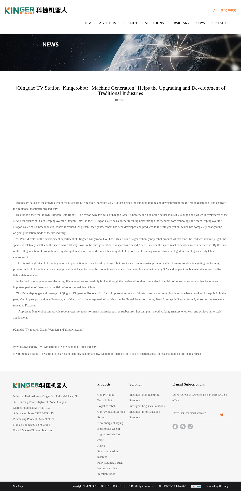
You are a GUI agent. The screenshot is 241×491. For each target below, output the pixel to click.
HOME (88, 23)
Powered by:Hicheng (217, 486)
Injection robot (106, 474)
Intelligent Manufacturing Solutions (144, 397)
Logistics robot (106, 406)
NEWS (200, 23)
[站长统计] (196, 486)
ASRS (101, 445)
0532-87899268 (40, 424)
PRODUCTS (130, 23)
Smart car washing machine (108, 454)
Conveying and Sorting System (111, 414)
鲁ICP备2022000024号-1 (172, 486)
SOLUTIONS (154, 23)
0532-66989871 (44, 419)
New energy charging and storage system (110, 425)
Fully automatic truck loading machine (110, 465)
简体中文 (230, 10)
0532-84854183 (40, 407)
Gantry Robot (105, 394)
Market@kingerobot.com (37, 430)
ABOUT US (107, 23)
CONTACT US (221, 23)
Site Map (18, 486)
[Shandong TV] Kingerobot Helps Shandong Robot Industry (55, 346)
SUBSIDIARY (179, 23)
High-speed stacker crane (108, 437)
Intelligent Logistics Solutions (147, 406)
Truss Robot (104, 400)
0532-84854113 (44, 413)
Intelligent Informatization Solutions (144, 414)
